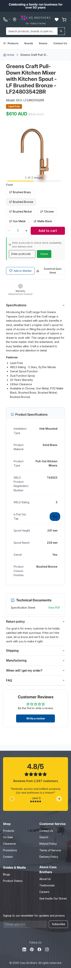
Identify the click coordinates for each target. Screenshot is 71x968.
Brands (28, 43)
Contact (8, 856)
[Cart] (64, 19)
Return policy (15, 621)
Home (10, 54)
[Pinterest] (32, 949)
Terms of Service (50, 850)
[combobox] (35, 31)
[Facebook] (39, 949)
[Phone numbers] (7, 19)
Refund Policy (48, 843)
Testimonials (47, 885)
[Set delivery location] (15, 19)
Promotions (10, 850)
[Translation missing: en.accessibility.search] (61, 31)
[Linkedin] (24, 949)
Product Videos (13, 880)
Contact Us (60, 43)
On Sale (8, 837)
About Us (45, 879)
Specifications (16, 305)
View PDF (54, 607)
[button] (56, 19)
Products (13, 43)
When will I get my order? (24, 670)
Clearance (9, 843)
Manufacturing (16, 660)
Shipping (12, 650)
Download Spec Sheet (53, 270)
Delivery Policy (48, 856)
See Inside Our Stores (53, 898)
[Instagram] (47, 949)
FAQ (9, 680)
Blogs (6, 874)
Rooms (43, 43)
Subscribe (58, 924)
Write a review (35, 718)
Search (43, 837)
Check (44, 253)
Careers (44, 891)
